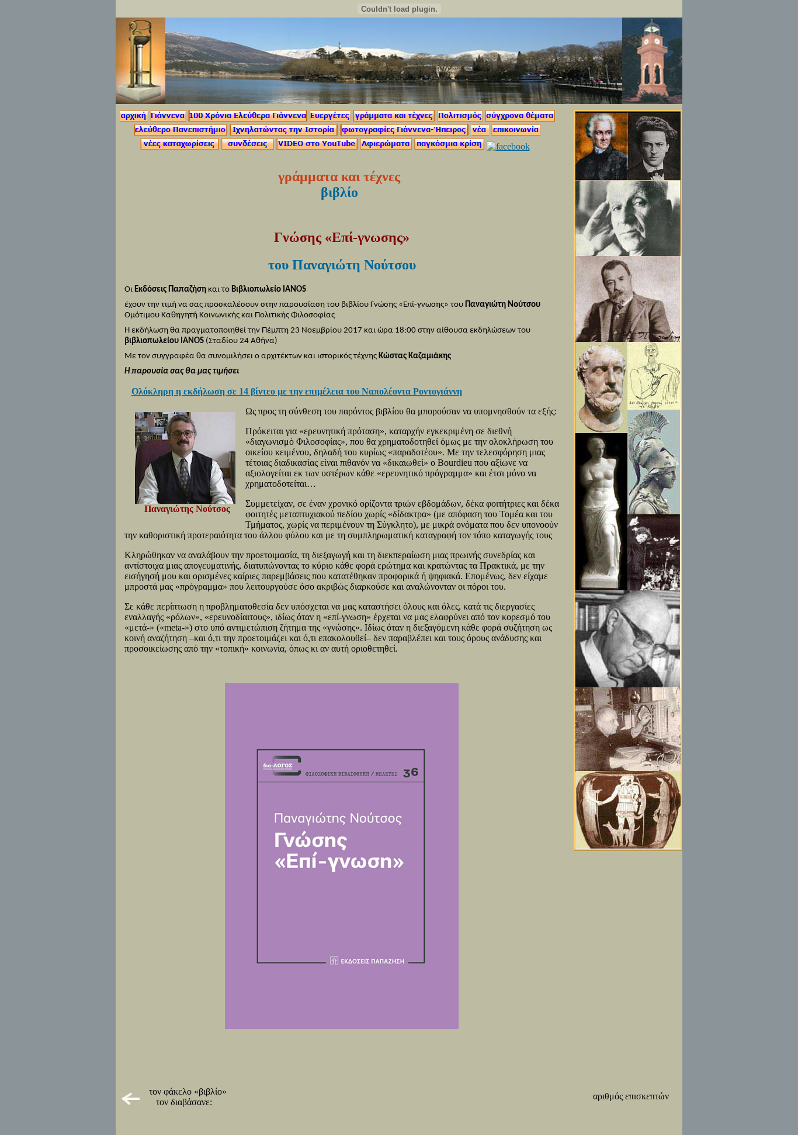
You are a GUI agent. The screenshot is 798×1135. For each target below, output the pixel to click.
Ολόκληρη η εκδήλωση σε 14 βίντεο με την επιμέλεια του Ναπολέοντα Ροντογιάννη (296, 391)
